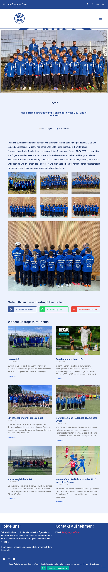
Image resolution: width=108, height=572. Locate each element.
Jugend (54, 102)
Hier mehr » (12, 376)
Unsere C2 (13, 359)
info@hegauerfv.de (17, 4)
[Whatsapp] (102, 4)
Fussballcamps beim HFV (69, 359)
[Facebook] (3, 558)
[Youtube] (97, 4)
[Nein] (104, 566)
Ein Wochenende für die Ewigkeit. (26, 418)
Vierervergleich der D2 (20, 479)
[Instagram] (92, 4)
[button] (100, 18)
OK (43, 568)
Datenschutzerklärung (57, 568)
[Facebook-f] (87, 4)
